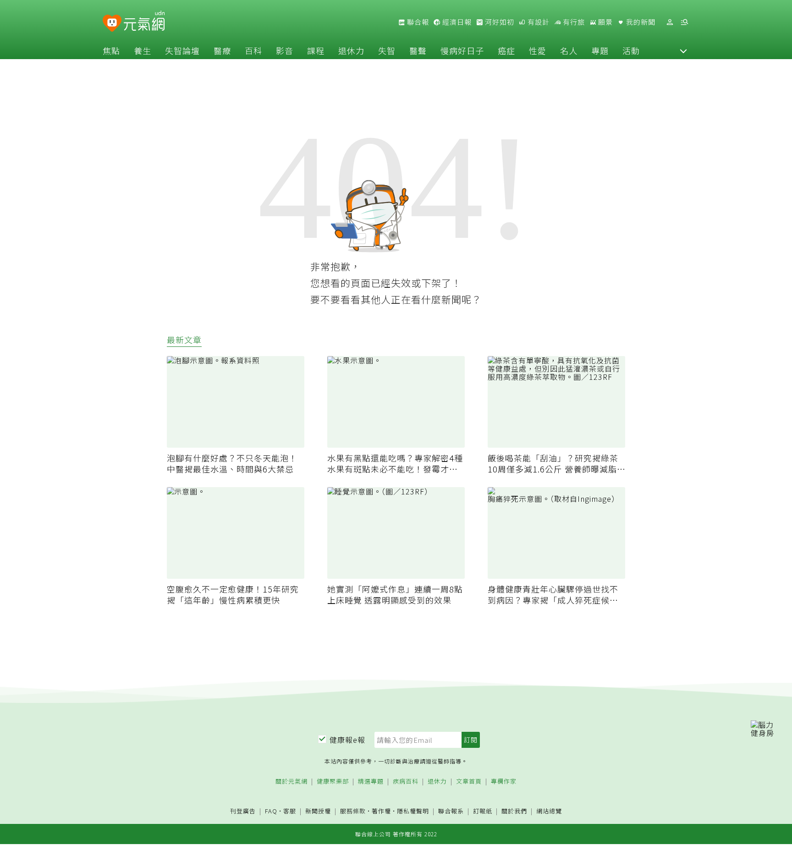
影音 (284, 50)
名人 (569, 50)
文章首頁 (469, 781)
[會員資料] (669, 22)
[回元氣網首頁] (144, 22)
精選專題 (371, 781)
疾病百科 (405, 781)
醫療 (222, 50)
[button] (683, 50)
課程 (315, 50)
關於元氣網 (291, 781)
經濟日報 (456, 22)
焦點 (111, 50)
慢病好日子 (462, 50)
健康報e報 (347, 739)
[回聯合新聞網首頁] (112, 24)
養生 (142, 50)
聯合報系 (451, 811)
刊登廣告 (243, 811)
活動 (631, 50)
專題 (600, 50)
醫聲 (418, 50)
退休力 (351, 50)
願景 (604, 22)
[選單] (684, 22)
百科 (253, 50)
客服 (289, 811)
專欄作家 (504, 781)
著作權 (381, 811)
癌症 (506, 50)
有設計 (538, 22)
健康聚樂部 (333, 781)
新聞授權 (318, 811)
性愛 (537, 50)
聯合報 (417, 22)
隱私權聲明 (413, 811)
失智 (387, 50)
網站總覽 (549, 811)
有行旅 (573, 22)
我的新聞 (639, 22)
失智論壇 (182, 50)
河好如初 (498, 22)
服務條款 (353, 811)
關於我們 (514, 811)
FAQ (271, 811)
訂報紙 (482, 811)
